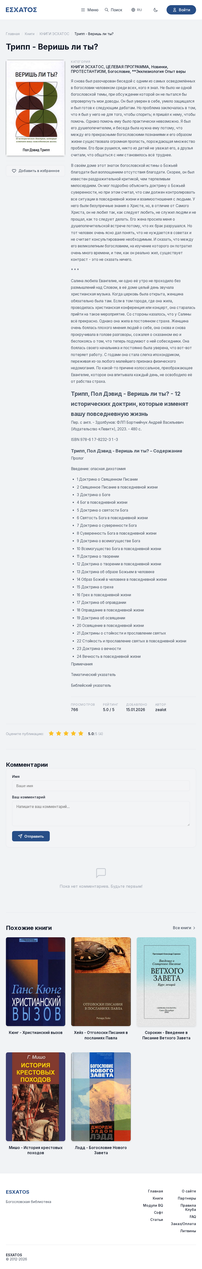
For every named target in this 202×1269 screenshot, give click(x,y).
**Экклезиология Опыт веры (159, 71)
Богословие (119, 71)
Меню (93, 10)
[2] (58, 733)
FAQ (193, 1217)
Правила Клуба (188, 1207)
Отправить (34, 836)
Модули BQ (153, 1205)
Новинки (159, 67)
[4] (73, 733)
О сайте (189, 1191)
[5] (80, 733)
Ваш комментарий (28, 797)
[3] (66, 733)
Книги (29, 34)
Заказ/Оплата (183, 1224)
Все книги (182, 927)
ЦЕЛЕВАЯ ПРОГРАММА (127, 67)
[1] (51, 733)
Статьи (156, 1219)
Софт (158, 1212)
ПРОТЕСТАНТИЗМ (88, 71)
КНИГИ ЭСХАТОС (54, 34)
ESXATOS (17, 1192)
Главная (13, 34)
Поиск (116, 10)
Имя (16, 776)
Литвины (188, 1231)
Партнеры (187, 1198)
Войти (184, 10)
